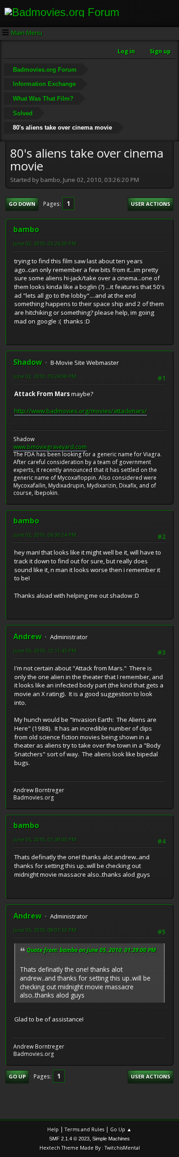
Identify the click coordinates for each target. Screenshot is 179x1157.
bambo (26, 229)
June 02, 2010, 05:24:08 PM (44, 376)
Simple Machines (111, 1138)
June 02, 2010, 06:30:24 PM (44, 534)
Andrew (27, 636)
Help (53, 1129)
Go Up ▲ (121, 1129)
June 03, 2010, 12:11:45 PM (44, 650)
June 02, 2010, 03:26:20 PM (44, 243)
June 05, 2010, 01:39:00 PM (44, 839)
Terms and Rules (84, 1129)
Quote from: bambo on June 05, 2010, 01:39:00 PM (91, 950)
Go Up (17, 1076)
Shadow (27, 362)
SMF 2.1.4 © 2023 (69, 1138)
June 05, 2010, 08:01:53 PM (44, 929)
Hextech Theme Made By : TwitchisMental (89, 1147)
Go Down (22, 203)
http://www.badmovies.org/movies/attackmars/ (80, 411)
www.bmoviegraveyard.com (50, 447)
